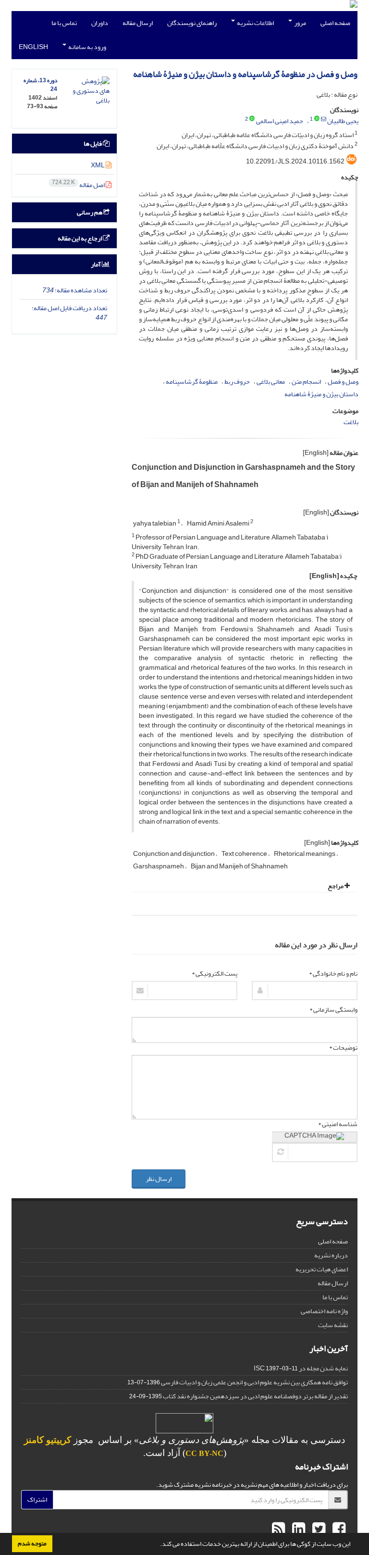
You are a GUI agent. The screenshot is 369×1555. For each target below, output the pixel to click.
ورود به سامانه (86, 46)
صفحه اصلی (335, 22)
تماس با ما (64, 22)
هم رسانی (90, 212)
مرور (299, 22)
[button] (157, 1544)
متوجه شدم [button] (32, 1543)
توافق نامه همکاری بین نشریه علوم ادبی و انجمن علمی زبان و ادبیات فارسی (254, 1382)
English (33, 46)
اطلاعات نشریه (255, 22)
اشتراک (37, 1499)
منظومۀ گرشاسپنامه (192, 381)
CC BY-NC (204, 1453)
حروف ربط (237, 381)
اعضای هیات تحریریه (321, 1269)
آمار (96, 264)
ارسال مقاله (138, 22)
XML (98, 165)
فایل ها (93, 143)
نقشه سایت (333, 1324)
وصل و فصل (343, 381)
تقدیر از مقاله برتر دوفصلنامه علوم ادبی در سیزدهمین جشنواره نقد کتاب (255, 1396)
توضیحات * (343, 1048)
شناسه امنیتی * (337, 1124)
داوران (99, 22)
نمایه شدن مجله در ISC (301, 1368)
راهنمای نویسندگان (192, 22)
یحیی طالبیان (342, 120)
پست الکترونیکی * (214, 973)
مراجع (336, 885)
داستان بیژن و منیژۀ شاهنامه (321, 394)
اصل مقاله (79, 184)
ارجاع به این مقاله (80, 238)
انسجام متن (306, 381)
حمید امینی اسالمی (279, 120)
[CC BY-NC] (184, 1425)
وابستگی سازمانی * (333, 1010)
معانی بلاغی (271, 381)
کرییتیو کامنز (47, 1440)
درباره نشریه (331, 1255)
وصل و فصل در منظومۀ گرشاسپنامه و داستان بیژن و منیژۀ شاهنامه (245, 74)
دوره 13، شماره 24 (40, 85)
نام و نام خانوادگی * (333, 973)
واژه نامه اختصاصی (324, 1310)
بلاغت (351, 421)
